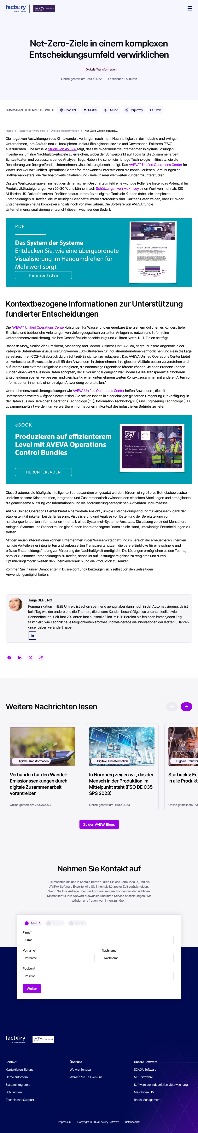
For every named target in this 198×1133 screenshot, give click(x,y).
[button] (190, 8)
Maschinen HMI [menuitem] (144, 1092)
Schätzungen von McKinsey (117, 188)
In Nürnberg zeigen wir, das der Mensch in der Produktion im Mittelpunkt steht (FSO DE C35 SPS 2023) (121, 784)
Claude (113, 110)
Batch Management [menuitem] (147, 1100)
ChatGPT (70, 110)
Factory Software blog (32, 130)
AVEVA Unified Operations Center (98, 391)
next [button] (186, 706)
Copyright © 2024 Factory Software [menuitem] (98, 1122)
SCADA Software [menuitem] (145, 1069)
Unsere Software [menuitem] (145, 1062)
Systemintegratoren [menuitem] (19, 1085)
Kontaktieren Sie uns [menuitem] (19, 1069)
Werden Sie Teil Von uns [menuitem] (86, 1077)
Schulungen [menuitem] (14, 1092)
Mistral (92, 110)
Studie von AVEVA (62, 149)
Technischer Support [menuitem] (20, 1100)
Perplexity (136, 110)
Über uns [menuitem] (76, 1062)
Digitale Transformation (101, 69)
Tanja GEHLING (40, 600)
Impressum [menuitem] (65, 1122)
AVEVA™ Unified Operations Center (155, 165)
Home (9, 130)
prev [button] (172, 706)
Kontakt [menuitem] (11, 1062)
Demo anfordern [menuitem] (17, 1077)
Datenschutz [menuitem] (132, 1122)
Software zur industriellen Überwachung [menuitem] (161, 1085)
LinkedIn (32, 635)
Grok (157, 110)
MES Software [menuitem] (143, 1077)
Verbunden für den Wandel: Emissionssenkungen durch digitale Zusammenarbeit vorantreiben (38, 784)
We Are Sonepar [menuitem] (81, 1069)
